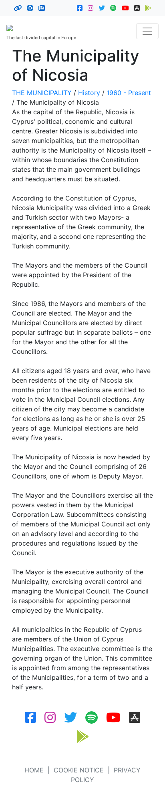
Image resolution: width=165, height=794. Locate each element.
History (89, 93)
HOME (34, 770)
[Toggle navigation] (147, 31)
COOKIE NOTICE (79, 770)
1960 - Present (129, 93)
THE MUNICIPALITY (42, 93)
